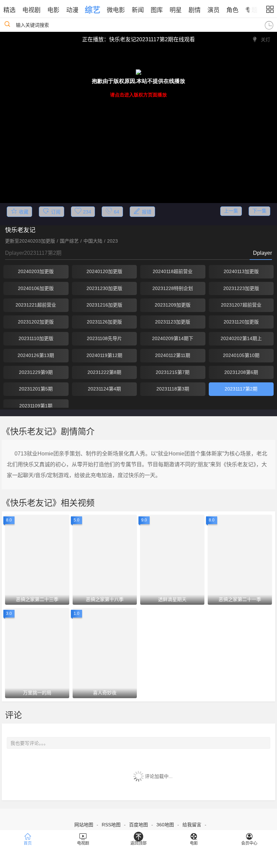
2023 (112, 241)
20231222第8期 (104, 372)
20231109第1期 (35, 405)
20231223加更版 (241, 288)
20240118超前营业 (173, 271)
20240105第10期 (241, 355)
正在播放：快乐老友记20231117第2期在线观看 (138, 39)
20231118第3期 (172, 389)
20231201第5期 (36, 389)
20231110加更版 (36, 338)
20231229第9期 (36, 372)
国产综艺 (69, 241)
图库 (157, 10)
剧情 (194, 10)
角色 (232, 10)
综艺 (92, 9)
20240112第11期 (172, 355)
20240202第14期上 (241, 338)
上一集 (231, 211)
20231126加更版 (104, 322)
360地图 (165, 824)
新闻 (138, 10)
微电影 (116, 10)
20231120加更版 (241, 322)
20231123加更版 (172, 322)
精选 (9, 10)
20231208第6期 (241, 372)
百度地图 (138, 824)
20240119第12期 (104, 355)
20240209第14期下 (172, 338)
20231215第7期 (173, 372)
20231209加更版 (173, 305)
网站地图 (83, 824)
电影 (53, 10)
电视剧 (31, 10)
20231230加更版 (104, 288)
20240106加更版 (36, 288)
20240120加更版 (104, 271)
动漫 (72, 10)
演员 (213, 10)
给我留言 (191, 824)
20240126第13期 (36, 355)
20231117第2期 (241, 389)
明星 (176, 10)
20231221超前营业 (36, 305)
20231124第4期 (104, 389)
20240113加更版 (241, 271)
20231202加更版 (36, 322)
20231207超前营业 (241, 305)
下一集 (259, 211)
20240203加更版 (36, 271)
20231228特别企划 (172, 288)
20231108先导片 (104, 338)
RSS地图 (111, 824)
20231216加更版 (104, 305)
